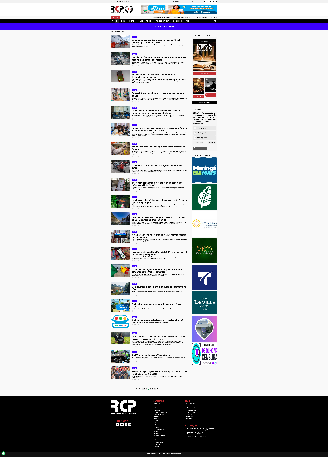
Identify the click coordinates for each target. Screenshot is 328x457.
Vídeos (157, 446)
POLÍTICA (132, 21)
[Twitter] (216, 1)
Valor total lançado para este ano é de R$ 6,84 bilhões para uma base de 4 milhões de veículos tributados (157, 292)
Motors (157, 427)
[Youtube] (213, 1)
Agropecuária (159, 442)
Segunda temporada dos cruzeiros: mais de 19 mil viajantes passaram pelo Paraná (156, 41)
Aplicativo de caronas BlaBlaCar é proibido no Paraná (157, 320)
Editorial (157, 444)
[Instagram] (207, 1)
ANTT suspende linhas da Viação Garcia (151, 355)
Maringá (157, 403)
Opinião (157, 438)
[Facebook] (210, 1)
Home (112, 31)
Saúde (157, 408)
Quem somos (191, 403)
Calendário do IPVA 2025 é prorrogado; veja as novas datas (157, 166)
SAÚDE (140, 21)
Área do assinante (192, 408)
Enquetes (190, 416)
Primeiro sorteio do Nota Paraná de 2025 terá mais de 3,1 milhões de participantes (159, 253)
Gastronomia (159, 425)
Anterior (138, 389)
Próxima (159, 389)
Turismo (157, 410)
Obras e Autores (160, 429)
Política (157, 406)
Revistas (189, 414)
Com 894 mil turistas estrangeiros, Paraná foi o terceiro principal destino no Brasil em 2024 (158, 218)
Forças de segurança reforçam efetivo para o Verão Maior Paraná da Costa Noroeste (159, 372)
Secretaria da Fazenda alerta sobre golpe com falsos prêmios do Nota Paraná (157, 184)
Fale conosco (190, 1)
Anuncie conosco (192, 410)
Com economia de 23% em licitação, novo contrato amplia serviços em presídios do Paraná (159, 337)
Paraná (123, 31)
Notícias (117, 31)
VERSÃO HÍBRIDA (177, 21)
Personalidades (160, 436)
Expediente (190, 406)
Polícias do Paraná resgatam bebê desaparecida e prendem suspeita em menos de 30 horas (156, 111)
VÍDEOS (188, 21)
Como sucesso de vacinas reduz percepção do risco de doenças (186, 17)
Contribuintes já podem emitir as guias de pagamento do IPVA (159, 288)
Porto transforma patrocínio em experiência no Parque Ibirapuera (142, 17)
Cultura (157, 431)
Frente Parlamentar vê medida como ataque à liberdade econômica (150, 322)
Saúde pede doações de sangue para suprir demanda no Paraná (158, 148)
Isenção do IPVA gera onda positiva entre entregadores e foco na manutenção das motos (159, 58)
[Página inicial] (112, 21)
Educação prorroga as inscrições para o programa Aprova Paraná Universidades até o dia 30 (159, 129)
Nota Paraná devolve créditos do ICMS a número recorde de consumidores (159, 236)
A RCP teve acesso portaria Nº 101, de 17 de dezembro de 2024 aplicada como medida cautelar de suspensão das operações (158, 358)
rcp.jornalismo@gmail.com (200, 436)
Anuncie (183, 1)
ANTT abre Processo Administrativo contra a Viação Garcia (157, 305)
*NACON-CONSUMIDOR (162, 21)
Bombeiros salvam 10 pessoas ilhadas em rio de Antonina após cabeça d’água (159, 201)
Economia (158, 423)
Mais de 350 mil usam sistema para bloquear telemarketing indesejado (153, 75)
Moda (157, 418)
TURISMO (149, 21)
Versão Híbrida (159, 414)
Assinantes (176, 1)
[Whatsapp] (205, 1)
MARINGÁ (123, 21)
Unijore (157, 433)
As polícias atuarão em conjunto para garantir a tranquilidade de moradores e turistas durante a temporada (157, 377)
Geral (156, 421)
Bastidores (158, 440)
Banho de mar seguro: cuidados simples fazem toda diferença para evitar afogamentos (157, 270)
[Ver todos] (117, 21)
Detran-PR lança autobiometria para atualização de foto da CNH (158, 94)
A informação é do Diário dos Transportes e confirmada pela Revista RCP (151, 309)
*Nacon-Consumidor (161, 412)
